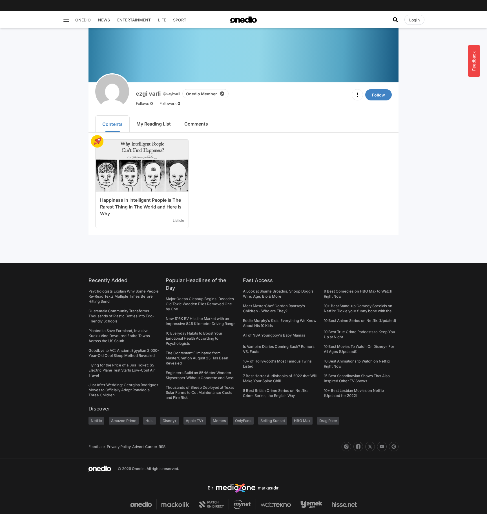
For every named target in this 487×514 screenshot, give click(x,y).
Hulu (149, 420)
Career (151, 446)
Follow (378, 95)
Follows (144, 103)
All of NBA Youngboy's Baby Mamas (274, 335)
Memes (219, 420)
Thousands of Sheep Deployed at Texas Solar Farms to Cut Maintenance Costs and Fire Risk (200, 392)
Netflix (96, 420)
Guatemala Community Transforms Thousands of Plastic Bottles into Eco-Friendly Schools (121, 316)
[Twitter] (370, 446)
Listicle (178, 220)
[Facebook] (358, 446)
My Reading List (153, 124)
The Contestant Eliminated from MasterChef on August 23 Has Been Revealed (197, 358)
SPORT (179, 19)
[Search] (395, 19)
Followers (170, 103)
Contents (112, 124)
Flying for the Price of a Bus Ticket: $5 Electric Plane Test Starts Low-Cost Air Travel (121, 370)
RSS (162, 446)
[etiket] (97, 141)
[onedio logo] (243, 19)
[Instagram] (346, 446)
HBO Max (302, 420)
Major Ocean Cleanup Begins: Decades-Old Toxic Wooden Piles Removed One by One (201, 303)
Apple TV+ (195, 420)
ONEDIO (83, 19)
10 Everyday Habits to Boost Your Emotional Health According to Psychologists (194, 338)
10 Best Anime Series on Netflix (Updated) (360, 320)
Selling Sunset (272, 420)
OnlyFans (243, 420)
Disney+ (170, 420)
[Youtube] (382, 446)
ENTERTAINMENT (134, 19)
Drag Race (328, 420)
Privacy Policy (119, 446)
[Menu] (66, 19)
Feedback (96, 446)
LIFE (162, 19)
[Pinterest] (394, 446)
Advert (138, 446)
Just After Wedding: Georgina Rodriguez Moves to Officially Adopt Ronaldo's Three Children (123, 390)
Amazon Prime (123, 420)
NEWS (104, 19)
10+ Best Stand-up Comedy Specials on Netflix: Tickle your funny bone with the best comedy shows (358, 311)
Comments (196, 124)
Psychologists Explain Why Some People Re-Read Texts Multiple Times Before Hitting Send (123, 296)
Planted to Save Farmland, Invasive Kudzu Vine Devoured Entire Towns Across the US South (119, 335)
